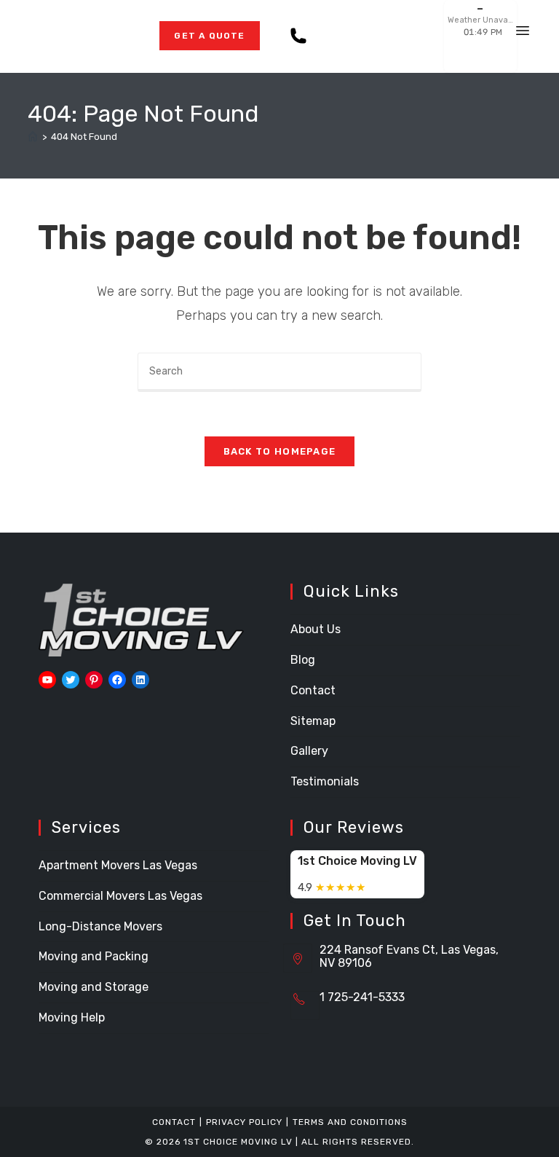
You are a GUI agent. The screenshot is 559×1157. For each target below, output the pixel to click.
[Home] (33, 136)
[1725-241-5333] (301, 36)
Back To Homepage (279, 451)
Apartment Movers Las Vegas (118, 865)
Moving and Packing (93, 956)
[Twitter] (70, 680)
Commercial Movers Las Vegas (120, 896)
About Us (315, 629)
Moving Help (72, 1017)
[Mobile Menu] (522, 36)
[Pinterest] (94, 680)
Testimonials (324, 781)
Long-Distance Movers (100, 926)
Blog (302, 660)
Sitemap (313, 721)
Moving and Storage (93, 987)
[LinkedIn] (140, 680)
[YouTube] (47, 680)
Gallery (309, 751)
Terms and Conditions (350, 1122)
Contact (313, 690)
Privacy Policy (244, 1122)
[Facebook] (117, 680)
